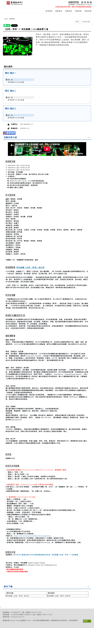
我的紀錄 (88, 11)
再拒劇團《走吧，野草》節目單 (17, 596)
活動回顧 (78, 11)
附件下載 (8, 586)
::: (3, 19)
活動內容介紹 (10, 137)
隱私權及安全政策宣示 (59, 620)
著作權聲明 (73, 620)
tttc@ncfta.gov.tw (17, 617)
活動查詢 (68, 11)
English (86, 22)
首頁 (6, 19)
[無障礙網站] (87, 622)
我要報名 (58, 11)
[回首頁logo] (15, 2)
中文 (77, 22)
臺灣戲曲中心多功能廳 (16, 82)
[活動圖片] (17, 46)
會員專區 (49, 11)
